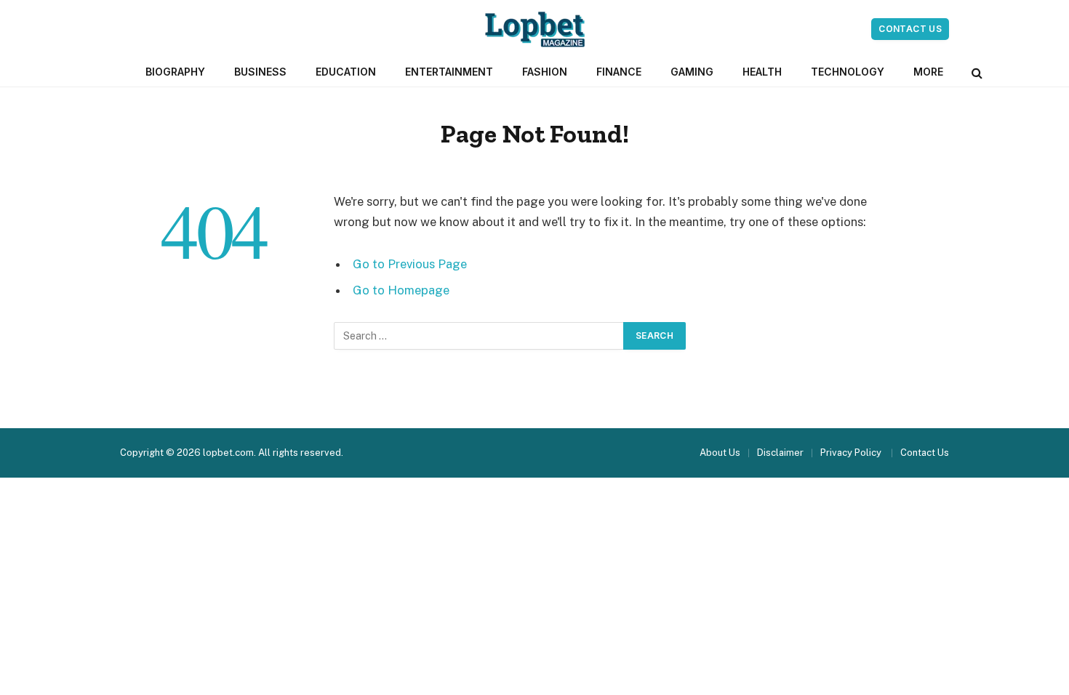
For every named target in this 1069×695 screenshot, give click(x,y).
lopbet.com (228, 452)
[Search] (975, 72)
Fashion (544, 71)
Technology (847, 71)
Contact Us (910, 28)
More (928, 71)
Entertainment (449, 71)
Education (346, 71)
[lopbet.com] (535, 29)
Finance (618, 71)
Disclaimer (780, 452)
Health (762, 71)
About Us (720, 452)
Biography (175, 71)
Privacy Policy (852, 452)
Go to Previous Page (410, 264)
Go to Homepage (401, 290)
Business (260, 71)
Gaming (691, 71)
